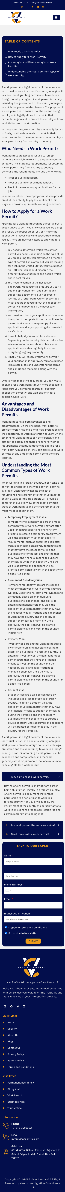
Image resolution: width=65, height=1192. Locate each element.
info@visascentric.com (25, 1138)
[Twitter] (32, 7)
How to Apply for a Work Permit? (27, 56)
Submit (33, 941)
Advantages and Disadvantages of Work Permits (32, 64)
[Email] (6, 1137)
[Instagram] (43, 7)
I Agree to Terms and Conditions (27, 927)
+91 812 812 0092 (21, 1127)
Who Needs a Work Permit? (23, 51)
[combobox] (8, 890)
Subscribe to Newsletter (22, 933)
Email (8, 899)
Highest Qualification (18, 913)
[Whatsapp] (21, 7)
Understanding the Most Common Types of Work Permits (34, 73)
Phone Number (14, 884)
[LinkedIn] (37, 7)
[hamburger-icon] (56, 17)
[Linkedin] (24, 1006)
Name (8, 855)
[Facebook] (27, 7)
